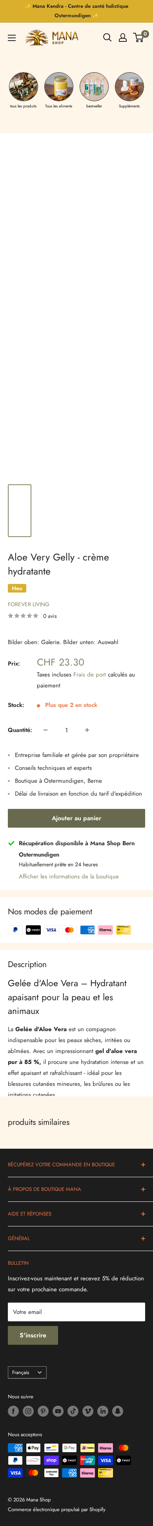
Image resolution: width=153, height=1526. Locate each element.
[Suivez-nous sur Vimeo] (87, 1411)
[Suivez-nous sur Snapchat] (117, 1411)
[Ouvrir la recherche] (107, 37)
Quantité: (20, 730)
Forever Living (28, 604)
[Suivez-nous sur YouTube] (58, 1411)
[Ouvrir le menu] (12, 38)
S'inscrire (33, 1335)
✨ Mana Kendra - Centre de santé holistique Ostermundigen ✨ (76, 10)
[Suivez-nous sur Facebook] (13, 1411)
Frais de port (89, 674)
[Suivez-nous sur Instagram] (28, 1411)
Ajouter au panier (76, 818)
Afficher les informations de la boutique (69, 876)
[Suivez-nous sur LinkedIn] (102, 1411)
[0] (139, 37)
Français (20, 1372)
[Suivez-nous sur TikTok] (72, 1411)
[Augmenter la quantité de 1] (87, 730)
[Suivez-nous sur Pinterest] (43, 1411)
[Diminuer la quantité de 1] (45, 730)
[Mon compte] (123, 37)
